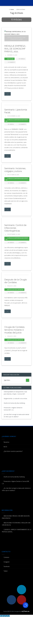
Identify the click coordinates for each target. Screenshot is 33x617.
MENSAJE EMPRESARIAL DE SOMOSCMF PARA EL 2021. (15, 49)
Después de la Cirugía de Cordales (15, 281)
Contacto (6, 557)
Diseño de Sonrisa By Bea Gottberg (14, 403)
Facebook (7, 566)
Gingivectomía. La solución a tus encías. (15, 398)
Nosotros (6, 442)
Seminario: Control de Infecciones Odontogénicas (15, 228)
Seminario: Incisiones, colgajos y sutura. (15, 170)
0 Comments (11, 62)
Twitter (6, 571)
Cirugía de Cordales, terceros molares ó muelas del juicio (14, 330)
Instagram (7, 562)
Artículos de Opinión (15, 290)
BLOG (5, 447)
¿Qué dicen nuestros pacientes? (13, 451)
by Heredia (22, 59)
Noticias (10, 59)
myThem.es (25, 611)
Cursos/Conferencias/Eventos (17, 120)
